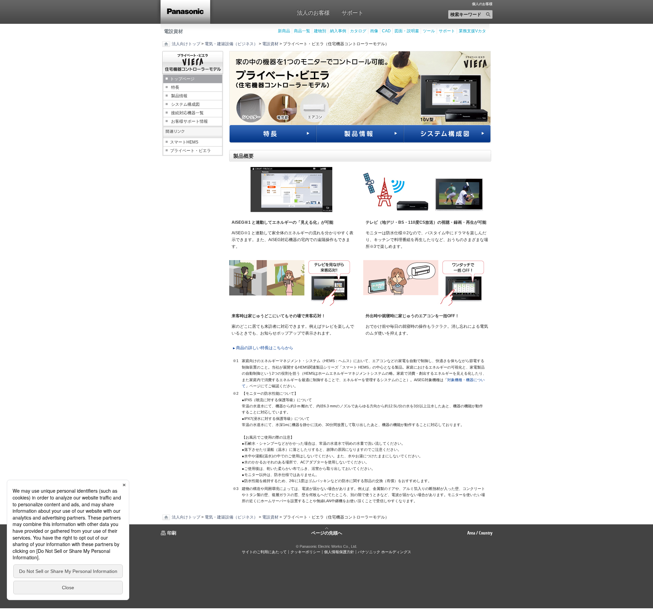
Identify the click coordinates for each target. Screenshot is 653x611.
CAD (386, 31)
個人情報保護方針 (339, 552)
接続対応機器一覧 (187, 113)
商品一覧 (302, 31)
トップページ (182, 79)
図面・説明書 (407, 31)
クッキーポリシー (305, 552)
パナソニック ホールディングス (384, 552)
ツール (429, 31)
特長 (175, 87)
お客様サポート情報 (189, 121)
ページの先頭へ (326, 532)
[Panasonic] (185, 12)
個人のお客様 (482, 4)
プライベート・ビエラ (190, 150)
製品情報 (179, 96)
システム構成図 (185, 104)
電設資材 (173, 31)
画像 (374, 31)
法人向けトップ (186, 43)
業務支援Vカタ (472, 31)
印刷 (171, 533)
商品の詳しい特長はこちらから (264, 347)
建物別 (320, 31)
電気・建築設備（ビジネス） (231, 43)
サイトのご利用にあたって (264, 552)
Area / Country (479, 533)
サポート (352, 13)
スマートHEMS (184, 142)
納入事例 (338, 31)
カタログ (358, 31)
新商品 (284, 31)
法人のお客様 (313, 13)
